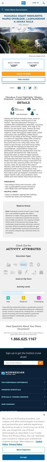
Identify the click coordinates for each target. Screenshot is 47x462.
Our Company (8, 404)
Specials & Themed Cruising (14, 397)
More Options (23, 449)
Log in (36, 3)
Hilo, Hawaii (23, 24)
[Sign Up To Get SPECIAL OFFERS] (40, 363)
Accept (23, 457)
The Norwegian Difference (14, 382)
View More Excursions (16, 9)
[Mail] (19, 88)
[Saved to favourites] (43, 50)
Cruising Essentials (11, 389)
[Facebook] (24, 88)
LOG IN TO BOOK (23, 74)
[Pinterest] (35, 88)
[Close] (44, 414)
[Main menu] (3, 3)
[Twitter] (30, 88)
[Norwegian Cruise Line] (23, 3)
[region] (23, 436)
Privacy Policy (15, 444)
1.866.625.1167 (23, 338)
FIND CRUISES (23, 79)
